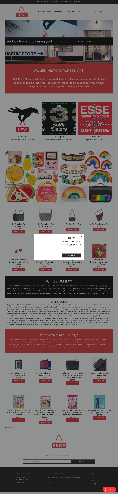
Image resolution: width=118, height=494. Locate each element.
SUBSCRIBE (71, 255)
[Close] (81, 236)
